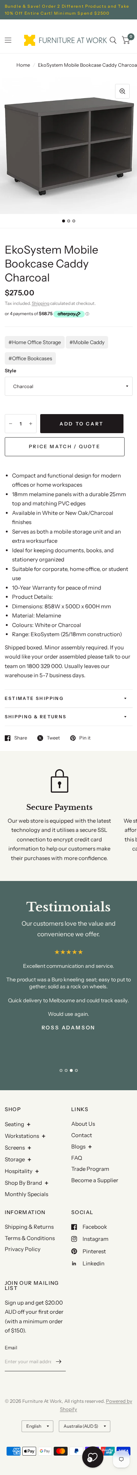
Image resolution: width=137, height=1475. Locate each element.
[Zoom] (122, 91)
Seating (14, 1124)
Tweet (53, 738)
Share (20, 738)
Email (11, 1347)
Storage (15, 1159)
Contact (81, 1135)
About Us (83, 1123)
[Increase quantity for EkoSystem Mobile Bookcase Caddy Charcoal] (30, 423)
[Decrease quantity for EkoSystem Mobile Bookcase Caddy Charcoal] (10, 423)
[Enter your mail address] (58, 1361)
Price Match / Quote (64, 446)
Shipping (40, 303)
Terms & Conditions (30, 1238)
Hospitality (19, 1171)
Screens (15, 1147)
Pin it (85, 738)
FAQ (76, 1157)
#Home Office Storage (34, 342)
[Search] (113, 40)
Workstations (22, 1135)
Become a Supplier (94, 1180)
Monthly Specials (26, 1194)
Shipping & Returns (36, 716)
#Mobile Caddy (86, 342)
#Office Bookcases (30, 358)
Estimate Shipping (34, 698)
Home (23, 65)
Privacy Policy (23, 1249)
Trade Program (90, 1168)
